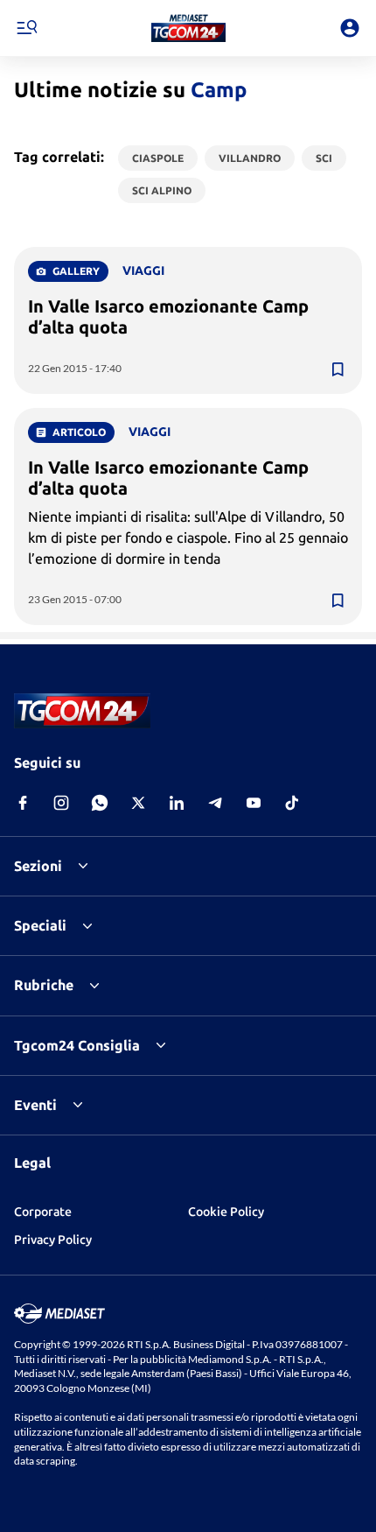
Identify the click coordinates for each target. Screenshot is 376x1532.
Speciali (40, 925)
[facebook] (22, 803)
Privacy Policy (53, 1240)
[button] (188, 28)
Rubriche (43, 985)
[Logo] (188, 28)
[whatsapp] (99, 803)
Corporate (43, 1212)
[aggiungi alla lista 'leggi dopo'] (337, 369)
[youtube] (253, 803)
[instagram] (61, 803)
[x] (138, 803)
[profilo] (350, 28)
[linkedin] (176, 803)
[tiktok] (292, 803)
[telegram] (215, 803)
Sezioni (38, 866)
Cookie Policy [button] (226, 1212)
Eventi (35, 1105)
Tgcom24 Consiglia (77, 1045)
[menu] (26, 28)
